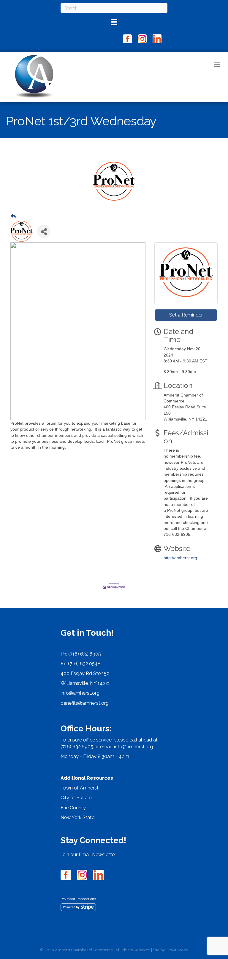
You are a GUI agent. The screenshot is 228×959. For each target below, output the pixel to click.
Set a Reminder (186, 315)
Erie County (73, 808)
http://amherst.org (180, 557)
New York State (77, 817)
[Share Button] (43, 231)
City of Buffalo (76, 797)
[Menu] (114, 22)
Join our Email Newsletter (88, 854)
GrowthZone (177, 950)
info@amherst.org (80, 693)
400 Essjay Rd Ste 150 (85, 673)
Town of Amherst (80, 788)
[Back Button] (13, 216)
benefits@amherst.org (85, 703)
